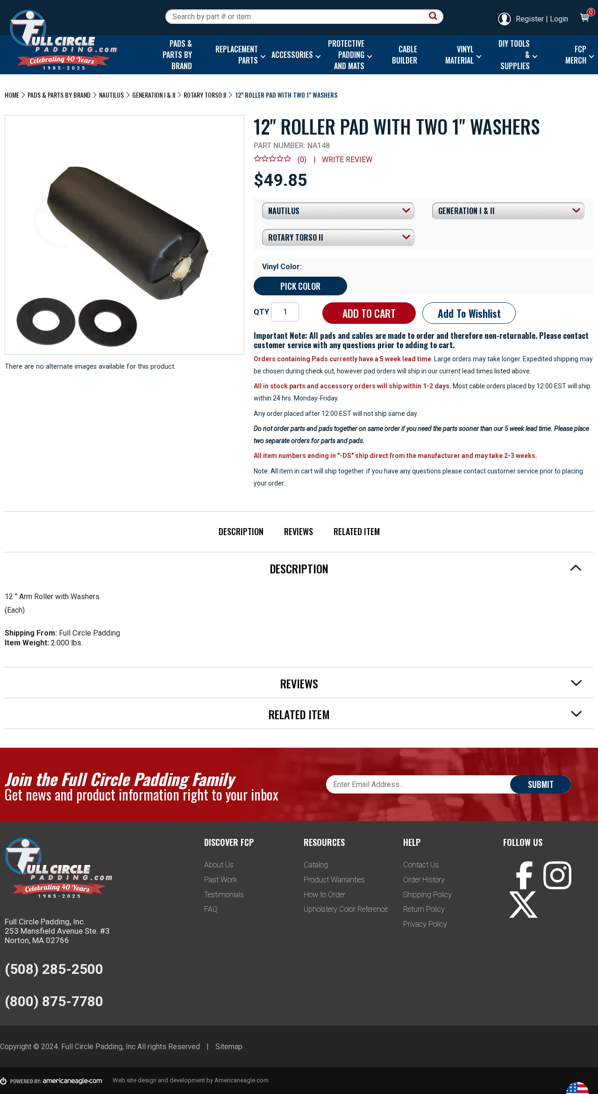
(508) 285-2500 (54, 969)
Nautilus (111, 95)
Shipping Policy (427, 894)
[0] (584, 18)
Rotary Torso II (205, 95)
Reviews (298, 531)
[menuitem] (175, 54)
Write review (347, 159)
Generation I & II (153, 95)
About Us (219, 864)
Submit (541, 784)
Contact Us (421, 864)
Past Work (220, 879)
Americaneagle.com (241, 1080)
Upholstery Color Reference (346, 909)
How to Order (324, 894)
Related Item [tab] (299, 714)
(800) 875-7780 (54, 1001)
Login (559, 18)
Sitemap (228, 1046)
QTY (261, 311)
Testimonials (224, 894)
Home (12, 95)
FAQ (211, 909)
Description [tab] (299, 568)
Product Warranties (334, 879)
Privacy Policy (425, 924)
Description (241, 531)
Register (530, 18)
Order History (424, 879)
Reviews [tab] (299, 683)
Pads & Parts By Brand (59, 95)
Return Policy (424, 909)
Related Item (357, 531)
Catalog (316, 864)
